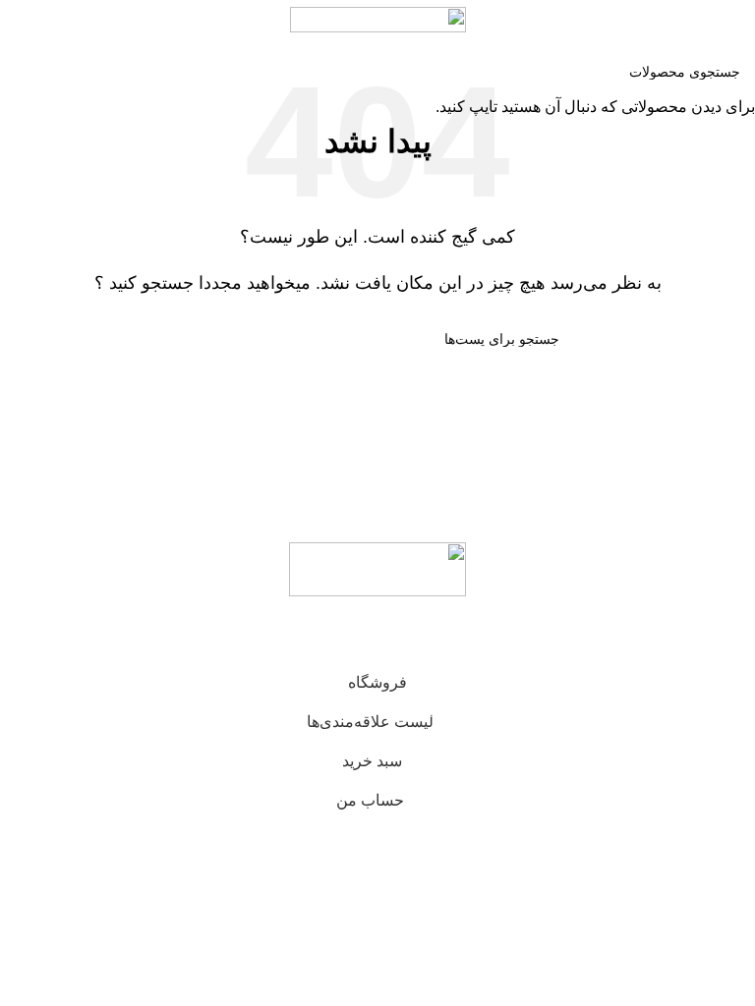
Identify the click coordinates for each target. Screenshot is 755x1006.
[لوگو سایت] (378, 18)
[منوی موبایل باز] (732, 19)
